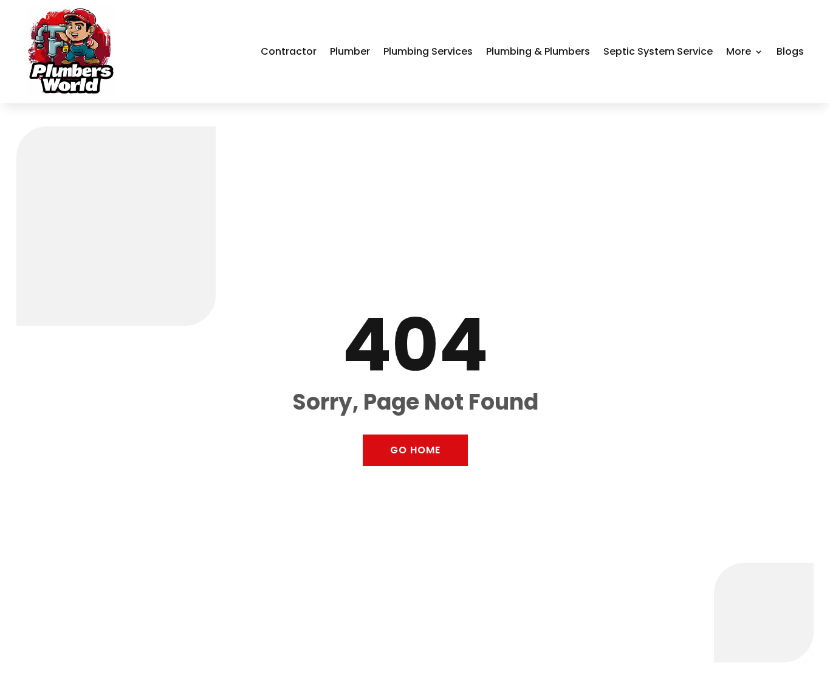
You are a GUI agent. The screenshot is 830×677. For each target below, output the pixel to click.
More (738, 51)
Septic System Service (658, 51)
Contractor (289, 51)
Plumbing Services (428, 51)
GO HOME (415, 450)
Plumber (350, 51)
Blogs (790, 51)
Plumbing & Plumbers (538, 51)
